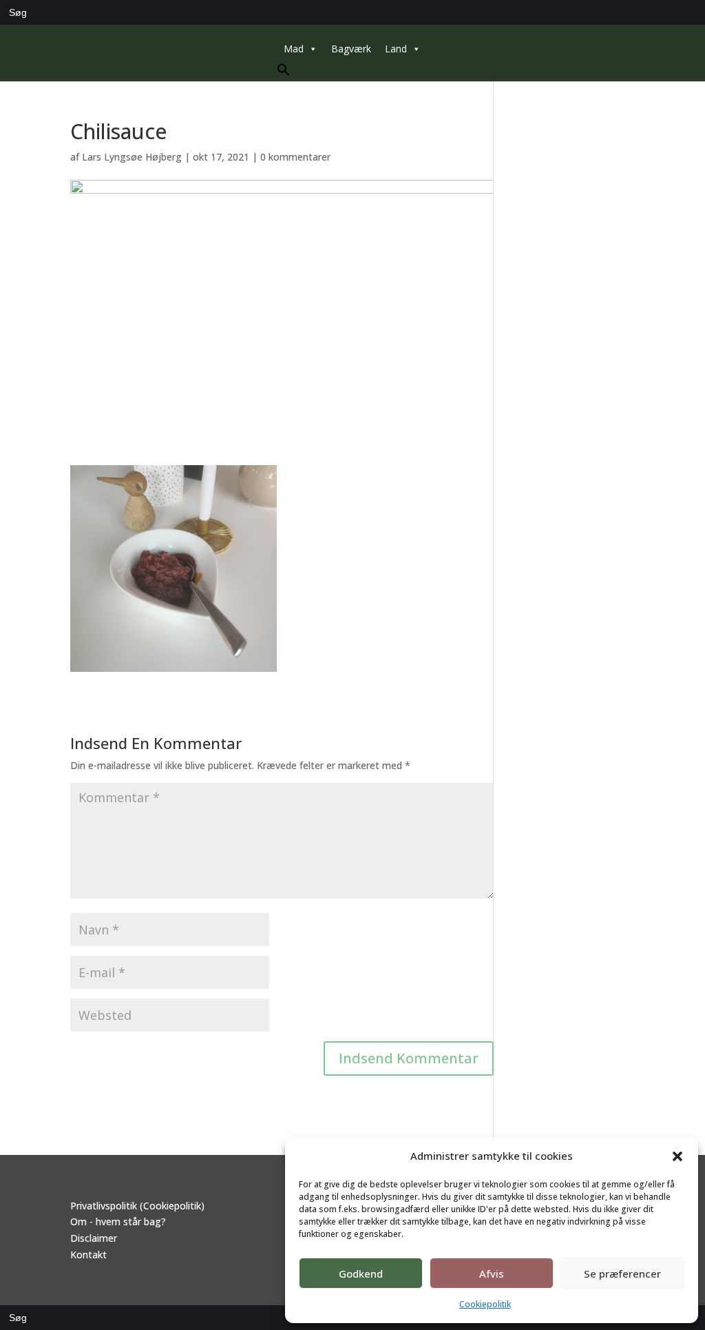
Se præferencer (622, 1273)
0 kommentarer (295, 156)
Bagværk (351, 48)
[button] (677, 1156)
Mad (294, 48)
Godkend (361, 1273)
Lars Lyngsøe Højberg (132, 156)
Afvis (491, 1273)
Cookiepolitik (485, 1304)
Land (396, 48)
